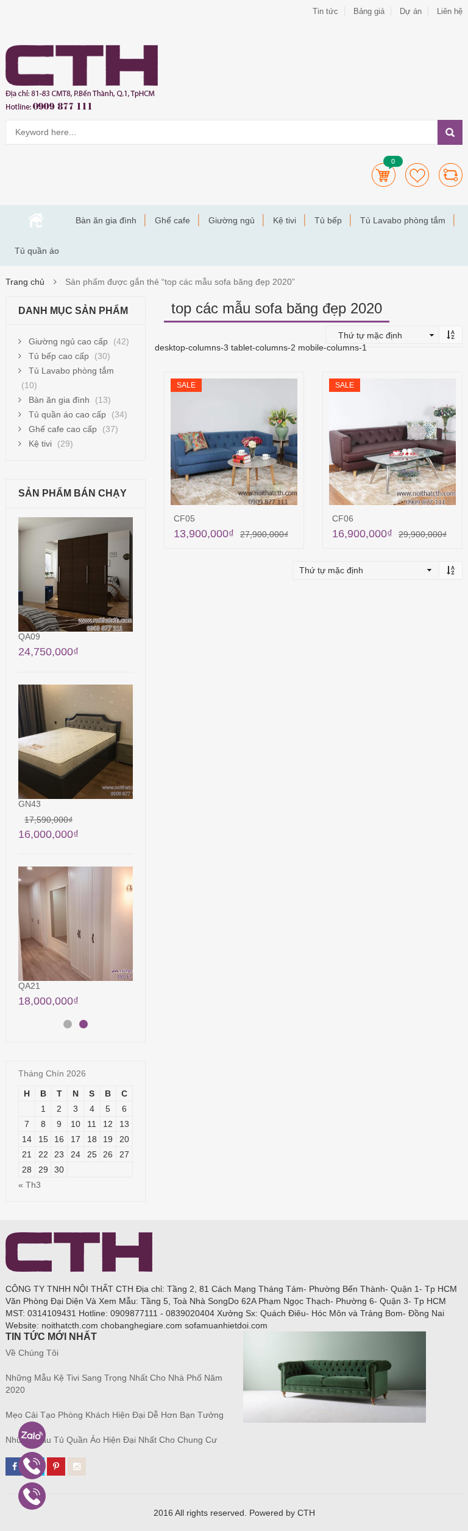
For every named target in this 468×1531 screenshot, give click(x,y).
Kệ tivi (284, 220)
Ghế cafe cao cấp (63, 429)
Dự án (411, 11)
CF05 (184, 518)
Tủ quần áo (37, 251)
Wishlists (417, 175)
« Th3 (29, 1185)
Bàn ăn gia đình (106, 220)
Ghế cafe (172, 220)
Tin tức (325, 11)
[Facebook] (14, 1466)
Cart (383, 175)
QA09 (29, 636)
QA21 (29, 986)
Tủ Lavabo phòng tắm (402, 220)
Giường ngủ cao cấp (68, 341)
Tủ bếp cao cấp (59, 356)
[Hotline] (32, 1465)
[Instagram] (76, 1466)
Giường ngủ (231, 220)
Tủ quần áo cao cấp (67, 414)
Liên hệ (450, 11)
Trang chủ (35, 220)
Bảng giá (369, 11)
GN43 (29, 804)
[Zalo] (32, 1435)
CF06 (342, 518)
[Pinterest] (56, 1466)
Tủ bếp (328, 220)
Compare (451, 175)
